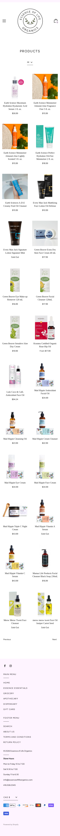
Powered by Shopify (10, 824)
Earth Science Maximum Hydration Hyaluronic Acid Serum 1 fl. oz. (15, 106)
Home (6, 683)
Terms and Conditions (17, 737)
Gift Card (9, 709)
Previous (7, 639)
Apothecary (10, 698)
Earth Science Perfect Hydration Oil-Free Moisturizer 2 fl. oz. (45, 156)
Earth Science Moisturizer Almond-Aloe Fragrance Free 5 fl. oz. (45, 106)
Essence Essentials (15, 688)
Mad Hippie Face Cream (45, 483)
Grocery (8, 693)
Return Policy (12, 742)
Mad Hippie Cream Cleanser (45, 439)
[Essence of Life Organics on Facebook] (4, 665)
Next (54, 639)
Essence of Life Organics (21, 751)
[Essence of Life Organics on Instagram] (10, 665)
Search (7, 726)
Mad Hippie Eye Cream (15, 483)
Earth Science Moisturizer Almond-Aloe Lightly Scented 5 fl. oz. (15, 156)
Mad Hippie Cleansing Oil (15, 439)
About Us (9, 732)
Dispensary (10, 704)
